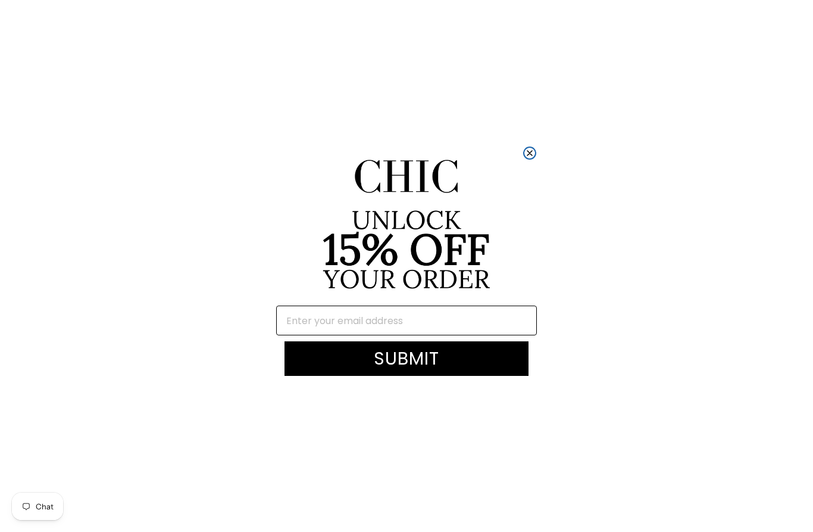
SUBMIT (406, 358)
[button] (406, 226)
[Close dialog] (530, 153)
